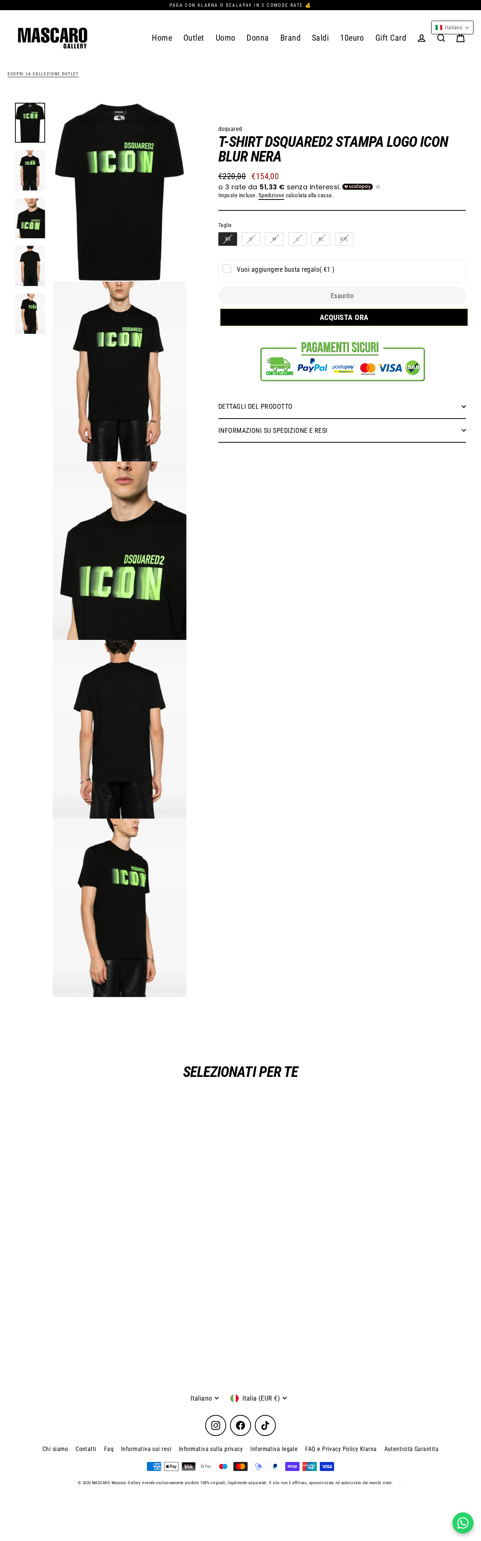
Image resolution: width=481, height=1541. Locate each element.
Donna (258, 38)
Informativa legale (274, 1449)
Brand (290, 38)
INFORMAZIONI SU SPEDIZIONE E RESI (273, 430)
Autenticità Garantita (411, 1449)
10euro (352, 38)
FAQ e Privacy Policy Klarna (341, 1449)
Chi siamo (55, 1449)
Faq (108, 1449)
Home (162, 38)
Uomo (226, 38)
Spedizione (271, 195)
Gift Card (390, 38)
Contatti (86, 1449)
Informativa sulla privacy (211, 1449)
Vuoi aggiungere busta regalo (285, 269)
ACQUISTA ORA (342, 317)
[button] (452, 27)
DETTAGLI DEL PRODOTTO (255, 406)
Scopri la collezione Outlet (43, 74)
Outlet (193, 38)
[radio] (227, 239)
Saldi (320, 38)
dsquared (230, 128)
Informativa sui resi (146, 1449)
